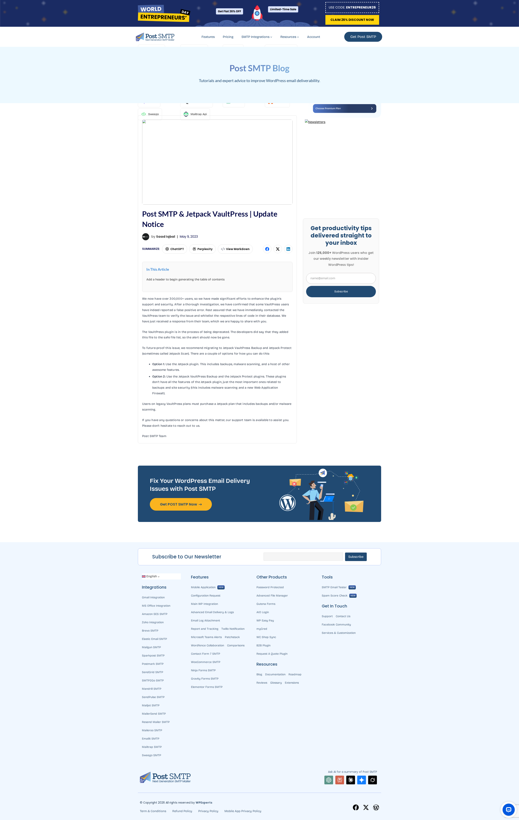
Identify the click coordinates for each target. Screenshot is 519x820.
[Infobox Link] (174, 249)
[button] (352, 20)
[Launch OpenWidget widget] (509, 810)
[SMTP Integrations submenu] (271, 37)
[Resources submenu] (298, 37)
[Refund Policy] (182, 811)
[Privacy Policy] (208, 811)
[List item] (356, 807)
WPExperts (204, 803)
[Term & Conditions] (153, 811)
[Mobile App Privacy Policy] (242, 811)
